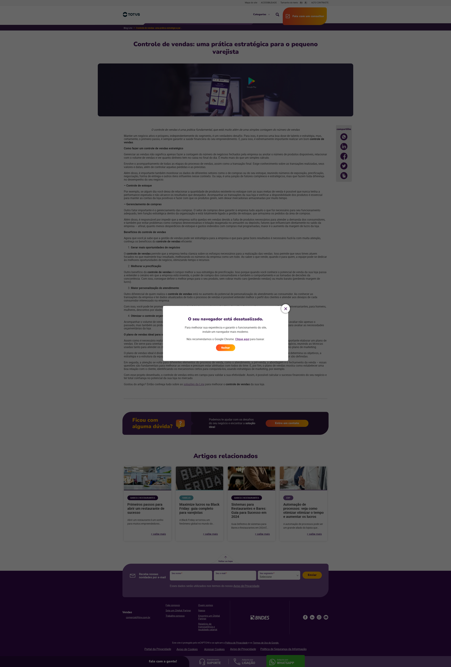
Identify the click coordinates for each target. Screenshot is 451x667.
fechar (225, 348)
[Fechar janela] (285, 308)
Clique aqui (242, 339)
